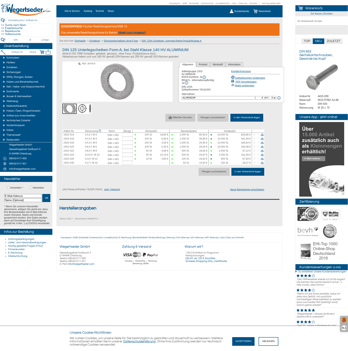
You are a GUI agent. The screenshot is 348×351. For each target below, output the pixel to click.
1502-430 (68, 162)
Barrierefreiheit (140, 237)
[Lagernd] (136, 134)
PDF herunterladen (246, 81)
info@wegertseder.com (81, 264)
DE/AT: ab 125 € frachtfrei (200, 258)
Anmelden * (16, 187)
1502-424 (68, 154)
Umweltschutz (222, 3)
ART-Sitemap (212, 237)
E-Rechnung (15, 252)
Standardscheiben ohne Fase (121, 40)
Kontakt (253, 3)
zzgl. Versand (112, 189)
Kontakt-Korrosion (241, 71)
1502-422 (68, 150)
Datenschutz (207, 3)
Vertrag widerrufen (271, 3)
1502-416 (68, 138)
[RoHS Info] (204, 77)
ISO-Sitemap (197, 237)
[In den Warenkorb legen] (41, 52)
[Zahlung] (141, 265)
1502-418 (68, 142)
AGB (184, 3)
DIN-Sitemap (183, 237)
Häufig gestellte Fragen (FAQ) (25, 245)
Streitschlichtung (17, 256)
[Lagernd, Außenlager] (212, 134)
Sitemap (170, 237)
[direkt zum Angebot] (132, 32)
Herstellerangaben (77, 208)
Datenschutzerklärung (139, 341)
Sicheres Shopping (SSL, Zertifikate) (206, 261)
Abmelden (38, 187)
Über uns (242, 3)
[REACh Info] (186, 82)
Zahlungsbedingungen (21, 239)
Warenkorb (314, 8)
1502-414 (68, 134)
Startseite (80, 40)
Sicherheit (194, 3)
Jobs (234, 3)
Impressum (174, 3)
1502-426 (68, 158)
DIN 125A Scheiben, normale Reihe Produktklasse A (172, 40)
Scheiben (94, 40)
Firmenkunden (16, 249)
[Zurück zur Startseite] (26, 15)
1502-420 (68, 146)
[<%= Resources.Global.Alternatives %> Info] (279, 98)
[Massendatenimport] (48, 52)
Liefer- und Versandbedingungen (27, 242)
